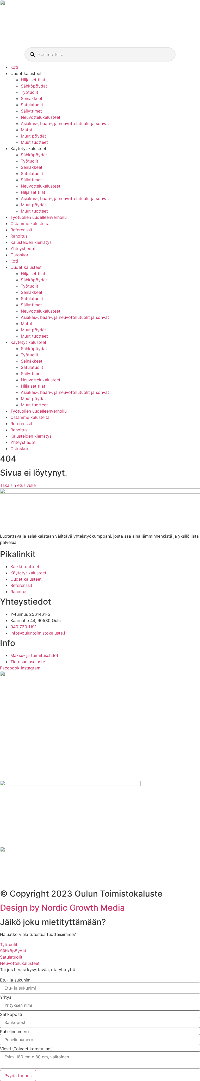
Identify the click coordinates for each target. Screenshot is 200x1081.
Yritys (5, 997)
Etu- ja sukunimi (16, 980)
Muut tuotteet (34, 142)
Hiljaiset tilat (33, 79)
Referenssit (21, 229)
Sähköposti (11, 1014)
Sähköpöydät (34, 86)
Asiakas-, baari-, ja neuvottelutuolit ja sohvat (65, 123)
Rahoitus (18, 236)
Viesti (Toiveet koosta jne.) (26, 1049)
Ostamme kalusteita (29, 223)
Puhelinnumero (14, 1031)
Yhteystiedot (23, 248)
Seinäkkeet (31, 98)
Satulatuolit (32, 104)
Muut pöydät (33, 136)
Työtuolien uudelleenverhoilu (38, 217)
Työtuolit (29, 92)
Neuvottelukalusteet (40, 117)
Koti (14, 67)
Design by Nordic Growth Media (62, 908)
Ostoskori (19, 254)
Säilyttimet (31, 111)
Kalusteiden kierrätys (31, 242)
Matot (27, 129)
